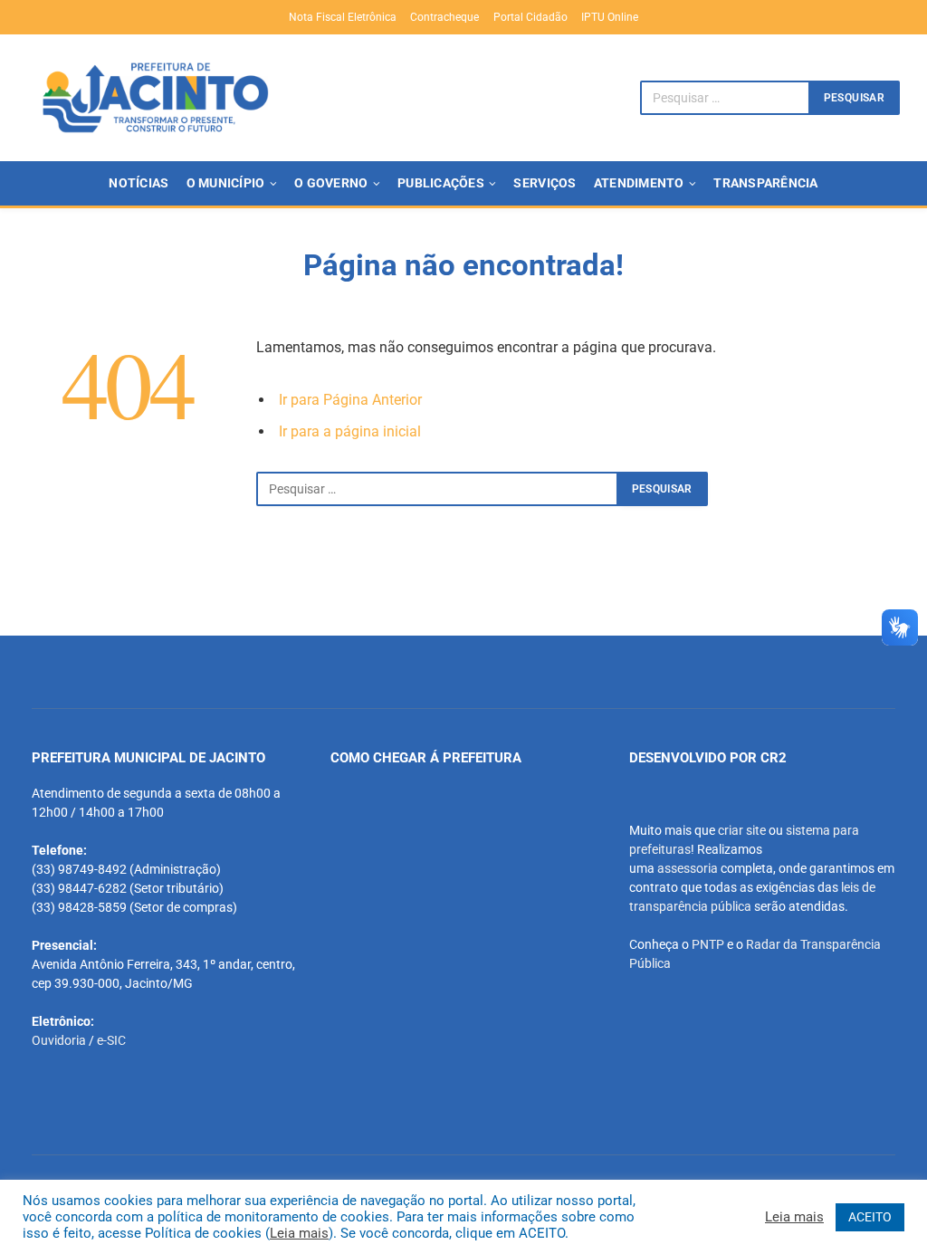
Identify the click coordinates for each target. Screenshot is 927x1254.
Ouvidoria (59, 1040)
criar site (742, 830)
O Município (225, 183)
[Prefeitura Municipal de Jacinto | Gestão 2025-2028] (155, 97)
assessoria (687, 868)
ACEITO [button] (870, 1217)
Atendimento (639, 183)
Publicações (440, 183)
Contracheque (444, 17)
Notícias (138, 183)
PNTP (708, 944)
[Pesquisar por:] (437, 489)
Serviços (544, 183)
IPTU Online (609, 17)
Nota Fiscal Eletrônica (343, 17)
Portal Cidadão (530, 17)
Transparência (765, 183)
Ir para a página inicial (350, 431)
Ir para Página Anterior (350, 399)
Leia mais (299, 1233)
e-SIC (111, 1040)
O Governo (331, 183)
